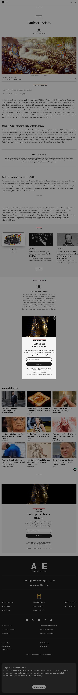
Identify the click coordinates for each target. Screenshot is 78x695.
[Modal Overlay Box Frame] (39, 347)
